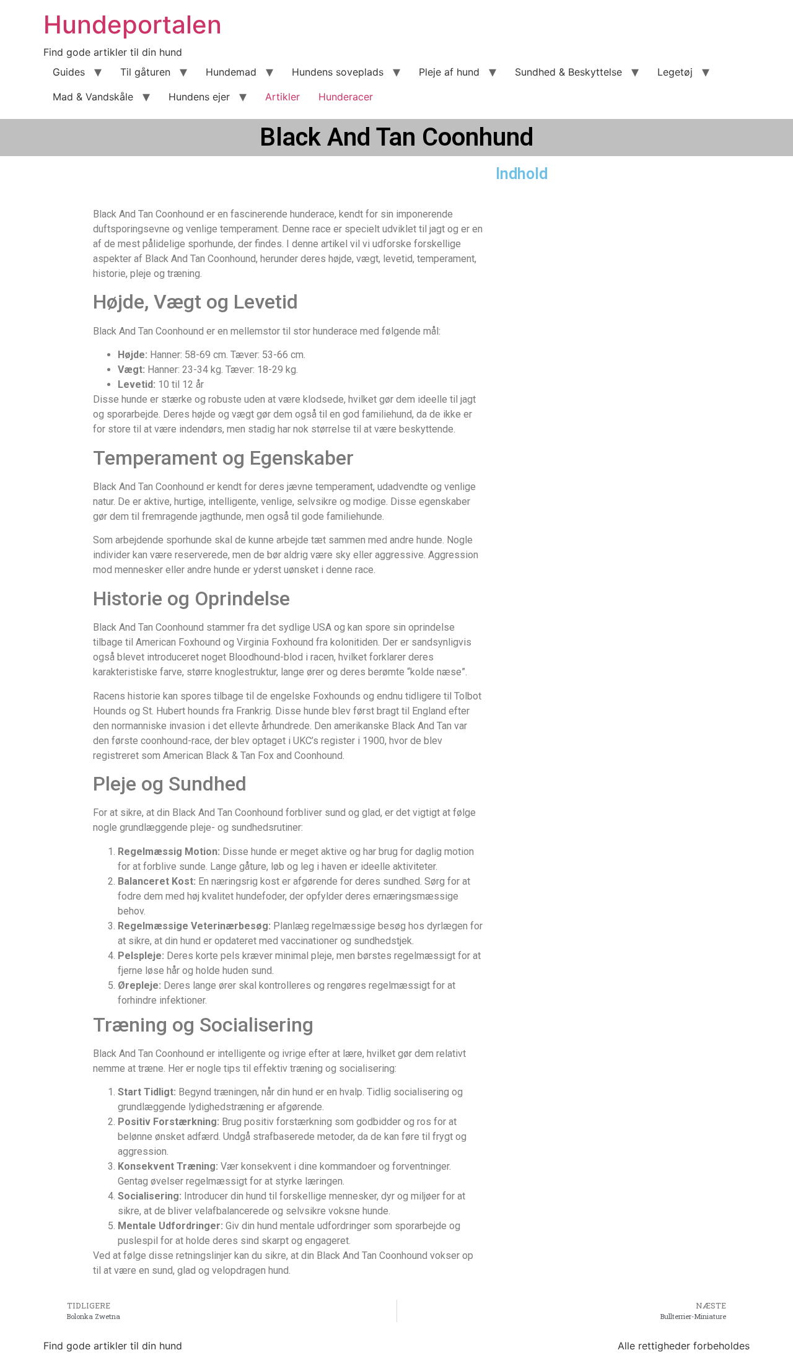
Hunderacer (345, 96)
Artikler (282, 96)
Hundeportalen (132, 24)
